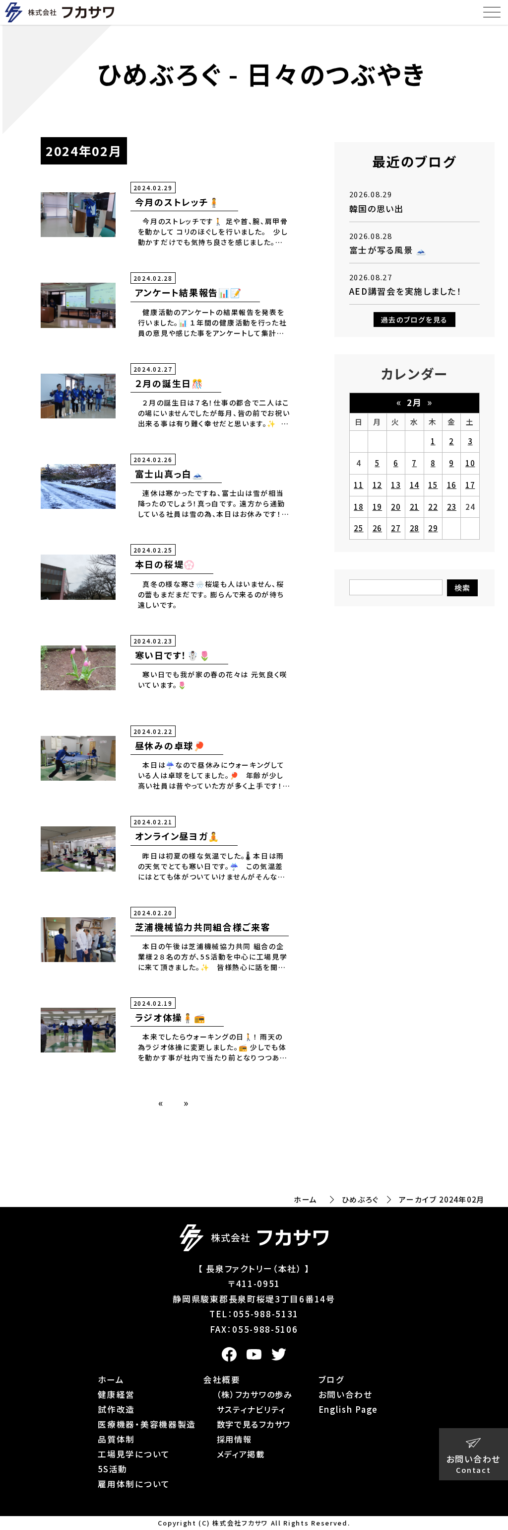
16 (451, 485)
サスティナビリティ (251, 1409)
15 (433, 485)
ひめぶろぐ (361, 1199)
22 (433, 506)
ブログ (331, 1379)
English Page (348, 1409)
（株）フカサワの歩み (255, 1394)
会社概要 (222, 1379)
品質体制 (116, 1439)
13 (395, 485)
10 (470, 463)
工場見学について (134, 1454)
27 (395, 528)
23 (451, 506)
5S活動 (112, 1469)
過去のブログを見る (414, 319)
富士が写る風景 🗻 (388, 249)
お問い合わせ (345, 1394)
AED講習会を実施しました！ (405, 291)
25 (358, 528)
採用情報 (234, 1439)
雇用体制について (134, 1484)
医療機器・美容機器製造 (147, 1424)
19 (377, 506)
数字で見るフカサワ (254, 1424)
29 (433, 528)
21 (414, 506)
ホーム (306, 1199)
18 (358, 506)
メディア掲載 (241, 1454)
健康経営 (116, 1394)
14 (414, 485)
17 (470, 485)
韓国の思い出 (376, 208)
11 (358, 485)
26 (377, 528)
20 (395, 506)
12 (377, 485)
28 (414, 528)
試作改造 (116, 1409)
